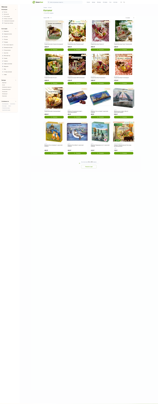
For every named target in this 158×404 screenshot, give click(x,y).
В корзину (55, 49)
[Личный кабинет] (121, 2)
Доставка (115, 2)
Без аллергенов (5, 103)
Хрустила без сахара (6, 110)
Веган (10, 105)
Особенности (5, 101)
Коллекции (4, 9)
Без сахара (4, 105)
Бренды (93, 2)
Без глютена (12, 103)
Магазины (99, 2)
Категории (4, 28)
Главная (45, 7)
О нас (110, 2)
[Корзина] (124, 2)
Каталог (88, 2)
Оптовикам (105, 2)
